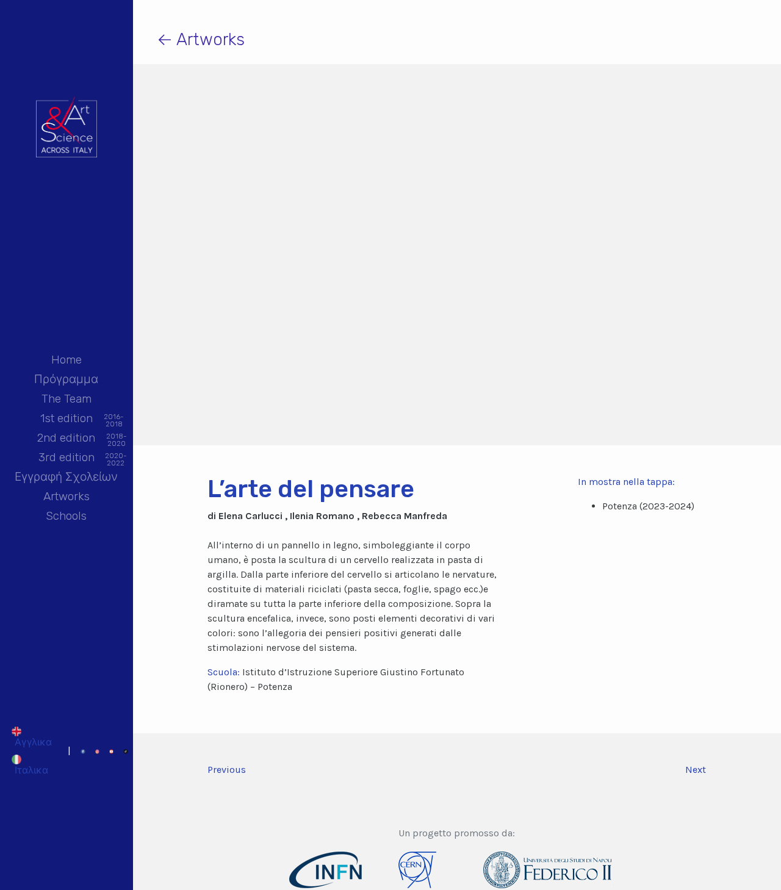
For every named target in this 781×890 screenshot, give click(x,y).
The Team (66, 399)
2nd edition (66, 439)
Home (66, 360)
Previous (226, 769)
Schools (66, 516)
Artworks (66, 496)
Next (695, 769)
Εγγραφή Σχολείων (66, 477)
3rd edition (66, 458)
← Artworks (201, 39)
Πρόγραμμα (66, 379)
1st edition (66, 419)
